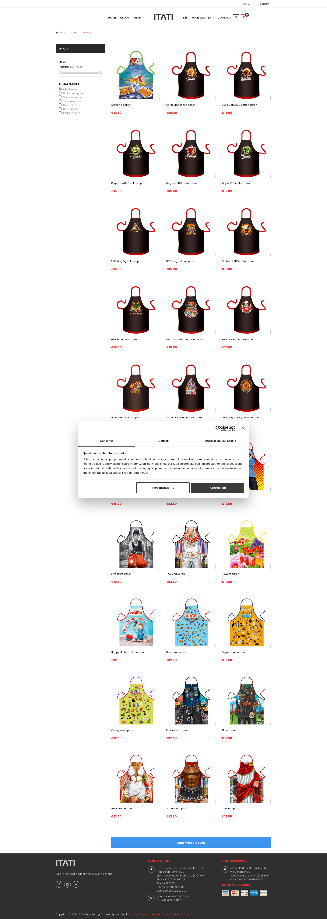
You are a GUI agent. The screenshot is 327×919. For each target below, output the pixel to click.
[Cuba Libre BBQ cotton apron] (246, 75)
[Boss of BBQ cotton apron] (246, 310)
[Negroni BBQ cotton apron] (191, 153)
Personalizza (160, 487)
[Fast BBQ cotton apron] (136, 310)
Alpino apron (229, 730)
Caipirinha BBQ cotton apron (128, 183)
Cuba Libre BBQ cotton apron (239, 105)
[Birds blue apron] (191, 622)
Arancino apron (120, 105)
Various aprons (72, 97)
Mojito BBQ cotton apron (236, 183)
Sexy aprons (70, 105)
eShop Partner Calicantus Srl (248, 868)
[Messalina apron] (136, 779)
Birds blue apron (176, 652)
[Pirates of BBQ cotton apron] (246, 231)
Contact (224, 17)
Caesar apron (230, 808)
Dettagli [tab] (163, 440)
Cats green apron (122, 730)
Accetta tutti (218, 487)
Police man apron (177, 730)
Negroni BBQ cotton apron (182, 183)
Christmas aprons (73, 93)
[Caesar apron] (246, 779)
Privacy (177, 914)
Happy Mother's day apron (127, 652)
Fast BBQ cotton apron (124, 339)
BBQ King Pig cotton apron (127, 261)
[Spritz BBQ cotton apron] (191, 75)
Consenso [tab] (107, 440)
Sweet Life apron (121, 574)
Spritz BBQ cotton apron (180, 105)
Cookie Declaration (159, 914)
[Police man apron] (191, 701)
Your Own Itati (203, 17)
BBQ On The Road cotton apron (185, 339)
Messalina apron (121, 808)
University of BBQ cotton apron (240, 417)
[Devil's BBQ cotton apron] (136, 388)
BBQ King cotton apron (180, 261)
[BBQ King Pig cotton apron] (136, 231)
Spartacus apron (176, 808)
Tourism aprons (72, 101)
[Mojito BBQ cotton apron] (246, 153)
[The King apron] (191, 544)
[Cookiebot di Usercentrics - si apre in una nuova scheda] (218, 428)
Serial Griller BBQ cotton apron (184, 417)
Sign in (265, 3)
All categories (70, 89)
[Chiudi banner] (243, 428)
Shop (137, 17)
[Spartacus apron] (191, 779)
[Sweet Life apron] (136, 544)
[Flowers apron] (246, 544)
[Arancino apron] (136, 75)
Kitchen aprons (71, 113)
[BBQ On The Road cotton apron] (191, 310)
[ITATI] (163, 16)
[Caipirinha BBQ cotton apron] (136, 153)
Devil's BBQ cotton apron (126, 417)
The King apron (175, 574)
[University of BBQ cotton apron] (246, 388)
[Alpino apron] (246, 701)
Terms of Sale (136, 914)
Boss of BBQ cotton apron (237, 339)
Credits (188, 914)
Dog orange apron (233, 652)
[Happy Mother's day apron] (136, 622)
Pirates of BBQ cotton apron (238, 261)
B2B (185, 17)
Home (112, 17)
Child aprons (70, 109)
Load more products (191, 843)
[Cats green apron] (136, 701)
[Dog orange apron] (246, 622)
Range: (64, 67)
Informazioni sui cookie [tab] (220, 440)
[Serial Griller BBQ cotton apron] (191, 388)
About (124, 17)
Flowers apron (230, 574)
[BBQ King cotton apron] (191, 231)
